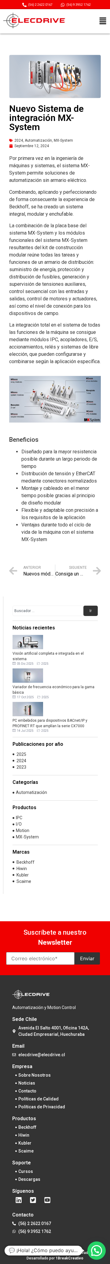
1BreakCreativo (69, 1258)
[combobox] (48, 611)
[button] (103, 21)
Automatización (38, 140)
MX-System (63, 140)
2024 (18, 140)
